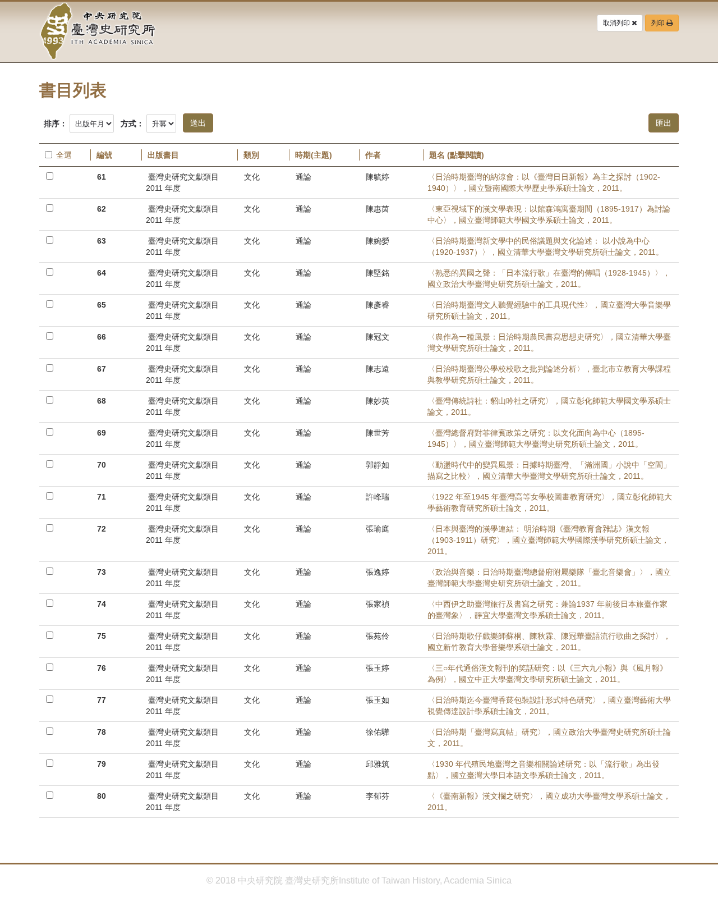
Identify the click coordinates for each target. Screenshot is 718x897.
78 (101, 731)
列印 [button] (658, 23)
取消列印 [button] (617, 23)
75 (101, 635)
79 (101, 763)
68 (101, 400)
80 (101, 795)
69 (101, 432)
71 (101, 496)
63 (101, 240)
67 (101, 368)
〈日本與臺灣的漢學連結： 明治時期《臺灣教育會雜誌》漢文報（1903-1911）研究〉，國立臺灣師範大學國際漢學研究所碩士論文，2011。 (548, 540)
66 (101, 336)
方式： (132, 123)
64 (101, 272)
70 (101, 464)
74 (101, 603)
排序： (55, 123)
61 (101, 176)
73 (101, 572)
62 (101, 208)
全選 (64, 155)
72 (101, 528)
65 (101, 304)
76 (101, 667)
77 (101, 699)
